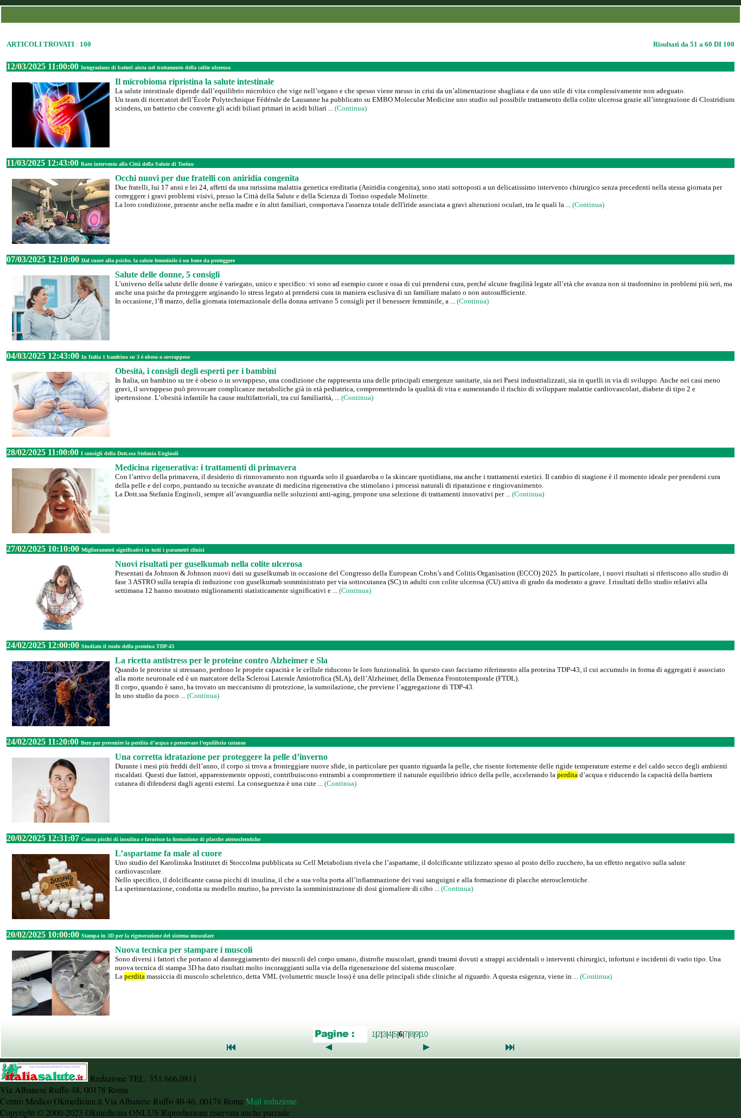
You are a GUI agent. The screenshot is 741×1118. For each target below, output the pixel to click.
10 (424, 1034)
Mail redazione (271, 1101)
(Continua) (351, 108)
